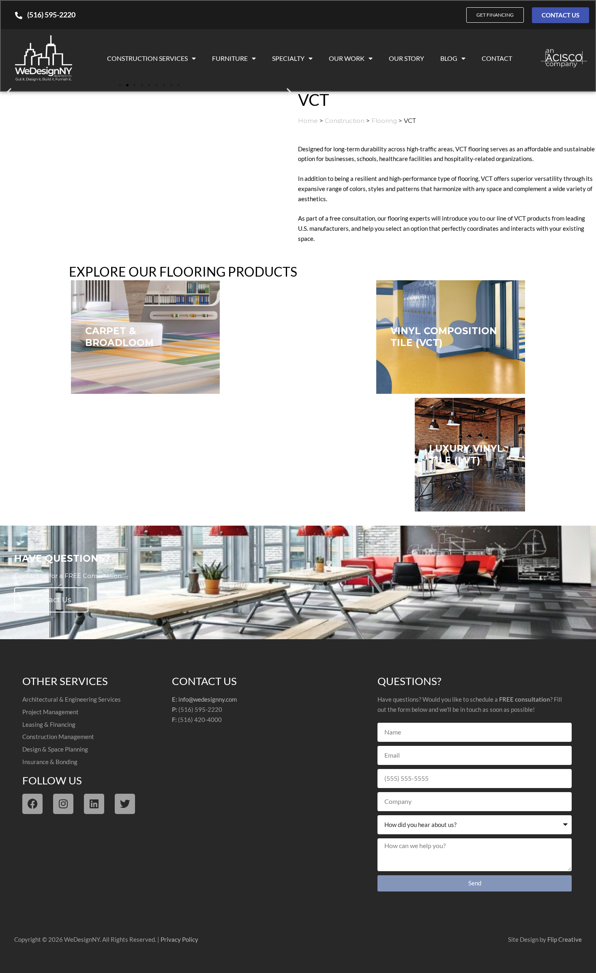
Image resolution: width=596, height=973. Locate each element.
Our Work (346, 58)
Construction (344, 121)
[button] (9, 91)
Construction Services (147, 58)
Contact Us (51, 599)
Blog (448, 58)
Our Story (406, 58)
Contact (497, 58)
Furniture (230, 58)
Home (308, 121)
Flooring (384, 121)
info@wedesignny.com (207, 699)
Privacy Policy (179, 939)
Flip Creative (564, 939)
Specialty (288, 58)
